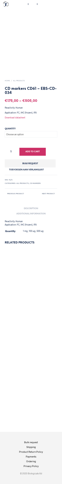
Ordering (31, 461)
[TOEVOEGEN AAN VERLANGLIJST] (12, 277)
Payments (31, 456)
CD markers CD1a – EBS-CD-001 (14, 380)
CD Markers (35, 183)
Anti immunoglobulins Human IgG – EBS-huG (20, 289)
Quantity (10, 129)
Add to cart (32, 152)
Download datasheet (15, 117)
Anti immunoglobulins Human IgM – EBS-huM (47, 379)
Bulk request (30, 164)
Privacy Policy (31, 466)
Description (31, 209)
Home (7, 81)
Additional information (31, 214)
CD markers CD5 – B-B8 (42, 289)
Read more (42, 319)
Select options (16, 322)
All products (19, 81)
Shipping (31, 447)
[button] (26, 4)
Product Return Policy (31, 451)
